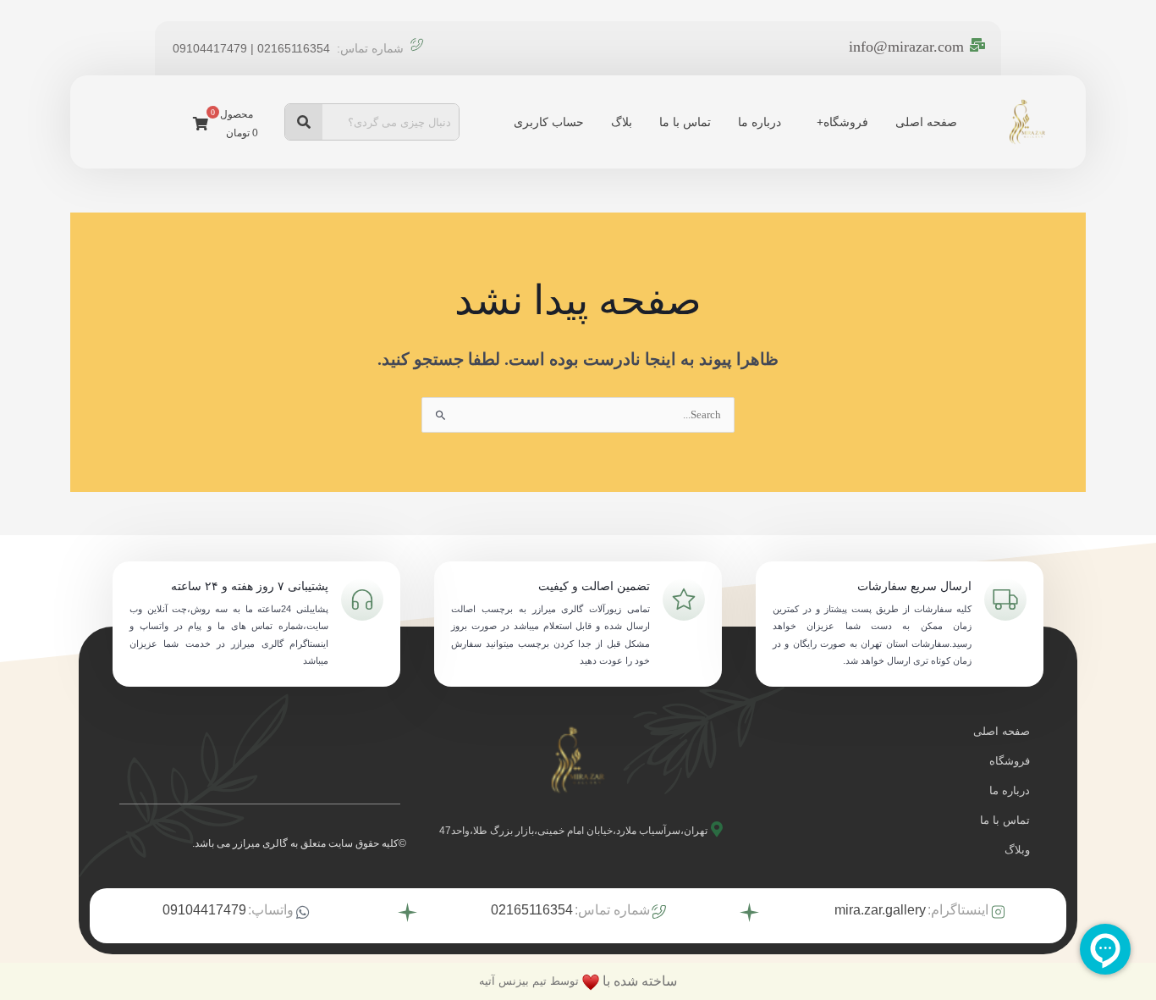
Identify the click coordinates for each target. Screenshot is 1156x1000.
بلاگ (621, 122)
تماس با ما (685, 122)
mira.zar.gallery (880, 910)
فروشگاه (845, 122)
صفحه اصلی (926, 122)
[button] (838, 122)
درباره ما (759, 122)
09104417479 (204, 910)
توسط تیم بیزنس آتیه (529, 981)
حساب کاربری (549, 122)
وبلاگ (1017, 849)
